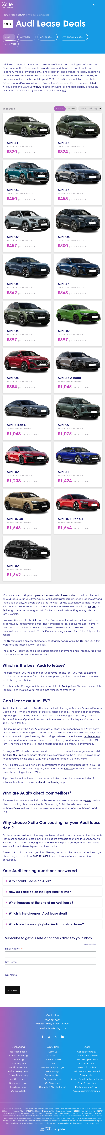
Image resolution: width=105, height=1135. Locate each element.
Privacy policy (87, 1075)
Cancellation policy (86, 1051)
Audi (7, 37)
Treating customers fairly (86, 1087)
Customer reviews (52, 1059)
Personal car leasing (18, 1075)
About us (52, 1051)
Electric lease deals (18, 1067)
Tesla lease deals (18, 1087)
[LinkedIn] (62, 1037)
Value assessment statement (86, 1091)
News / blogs (52, 1071)
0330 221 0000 (52, 1020)
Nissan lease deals (18, 1083)
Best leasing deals (18, 1051)
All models (25, 37)
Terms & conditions (87, 1083)
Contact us (52, 1055)
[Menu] (100, 5)
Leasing (52, 1063)
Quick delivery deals (18, 1071)
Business (71, 108)
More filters (10, 44)
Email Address (14, 949)
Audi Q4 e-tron (92, 736)
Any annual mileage (72, 37)
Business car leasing (18, 1055)
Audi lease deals (18, 1079)
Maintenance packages (52, 1067)
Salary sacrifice (52, 1075)
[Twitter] (49, 1037)
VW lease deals (18, 1091)
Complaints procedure (87, 1059)
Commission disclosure (87, 1055)
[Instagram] (55, 1037)
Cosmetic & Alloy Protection (52, 1087)
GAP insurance (52, 1083)
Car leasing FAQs (18, 1063)
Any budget (46, 37)
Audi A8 (37, 86)
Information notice (87, 1067)
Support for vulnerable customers (87, 1079)
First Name (11, 962)
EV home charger (52, 1079)
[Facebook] (42, 1037)
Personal (60, 108)
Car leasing (18, 1059)
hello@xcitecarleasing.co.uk (52, 1028)
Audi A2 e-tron (15, 755)
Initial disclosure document (87, 1071)
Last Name (11, 975)
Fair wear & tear (86, 1063)
